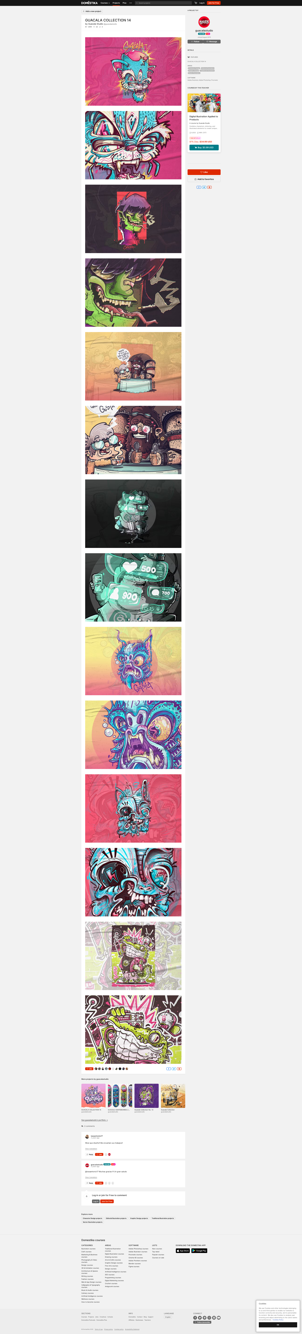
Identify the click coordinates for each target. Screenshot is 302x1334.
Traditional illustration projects (163, 1218)
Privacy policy (108, 1329)
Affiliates (131, 1320)
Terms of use (99, 1329)
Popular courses (158, 1255)
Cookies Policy (278, 1320)
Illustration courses (88, 1249)
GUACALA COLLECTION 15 (91, 1110)
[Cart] (196, 3)
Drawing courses (111, 1257)
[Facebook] (195, 1318)
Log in (202, 3)
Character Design (194, 68)
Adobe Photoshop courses (138, 1249)
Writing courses (87, 1276)
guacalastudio (102, 1079)
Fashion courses (87, 1279)
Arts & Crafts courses (113, 1260)
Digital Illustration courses (114, 1254)
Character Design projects (92, 1218)
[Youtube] (219, 1318)
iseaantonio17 (97, 1136)
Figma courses (134, 1266)
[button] (130, 3)
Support (150, 1317)
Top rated (155, 1252)
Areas (108, 1245)
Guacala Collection (168, 1110)
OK (278, 1325)
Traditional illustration (207, 70)
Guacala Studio (102, 24)
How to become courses (90, 1302)
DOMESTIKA (89, 3)
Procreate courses (135, 1255)
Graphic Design (193, 70)
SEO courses (109, 1275)
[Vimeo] (214, 1318)
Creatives (103, 1317)
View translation (91, 1149)
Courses (84, 1317)
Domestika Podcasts (88, 1320)
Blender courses (135, 1263)
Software (134, 1245)
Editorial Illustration (208, 68)
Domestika (132, 1317)
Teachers (147, 1320)
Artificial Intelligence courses (92, 1296)
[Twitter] (200, 1318)
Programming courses (113, 1278)
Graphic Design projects (139, 1218)
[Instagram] (209, 1318)
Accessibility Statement (132, 1329)
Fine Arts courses (111, 1266)
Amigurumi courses (112, 1286)
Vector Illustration (194, 73)
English (168, 1317)
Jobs (96, 1317)
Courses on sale (158, 1258)
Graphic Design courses (114, 1263)
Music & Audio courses (89, 1290)
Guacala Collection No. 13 (143, 1110)
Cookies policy (119, 1329)
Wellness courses (87, 1299)
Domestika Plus (101, 1320)
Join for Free (107, 1201)
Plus (124, 3)
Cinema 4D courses (136, 1258)
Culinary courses (87, 1293)
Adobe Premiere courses (138, 1261)
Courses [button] (104, 3)
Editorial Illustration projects (116, 1218)
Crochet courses (111, 1283)
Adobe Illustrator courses (138, 1252)
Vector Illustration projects (92, 1222)
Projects (116, 3)
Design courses (87, 1265)
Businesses (139, 1320)
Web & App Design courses (91, 1282)
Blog (145, 1317)
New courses (157, 1249)
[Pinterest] (204, 1318)
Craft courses (86, 1252)
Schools (110, 1317)
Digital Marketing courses (114, 1280)
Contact (139, 1317)
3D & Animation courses (90, 1268)
